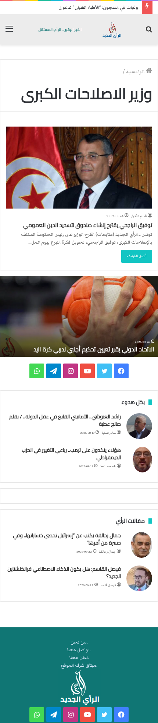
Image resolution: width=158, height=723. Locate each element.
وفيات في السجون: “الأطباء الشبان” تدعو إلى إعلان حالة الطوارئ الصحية (71, 7)
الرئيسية (136, 72)
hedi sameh (108, 466)
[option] (79, 316)
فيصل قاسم (108, 585)
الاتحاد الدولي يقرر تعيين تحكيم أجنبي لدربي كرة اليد (93, 349)
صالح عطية (109, 432)
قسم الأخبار (139, 216)
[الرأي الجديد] (79, 29)
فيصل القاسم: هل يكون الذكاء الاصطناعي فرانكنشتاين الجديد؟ (64, 572)
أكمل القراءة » (137, 256)
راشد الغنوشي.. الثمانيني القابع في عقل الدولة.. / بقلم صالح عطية (65, 420)
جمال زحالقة (107, 551)
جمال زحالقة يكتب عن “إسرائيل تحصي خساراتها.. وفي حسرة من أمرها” (67, 539)
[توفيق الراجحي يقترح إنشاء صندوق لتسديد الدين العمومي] (79, 168)
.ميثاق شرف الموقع (79, 665)
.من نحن (79, 642)
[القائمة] (9, 32)
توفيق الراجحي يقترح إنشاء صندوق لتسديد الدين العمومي (87, 225)
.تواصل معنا (79, 649)
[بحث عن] (148, 32)
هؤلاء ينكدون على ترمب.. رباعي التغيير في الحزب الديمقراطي (71, 453)
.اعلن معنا (79, 657)
